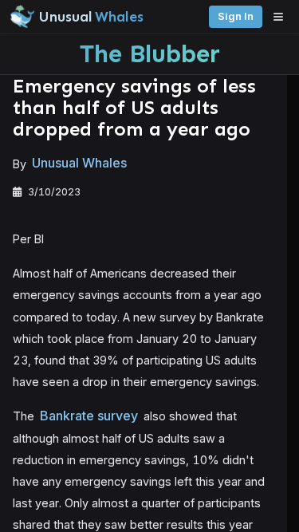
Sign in (236, 16)
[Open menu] (282, 17)
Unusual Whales (79, 163)
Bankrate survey (89, 416)
